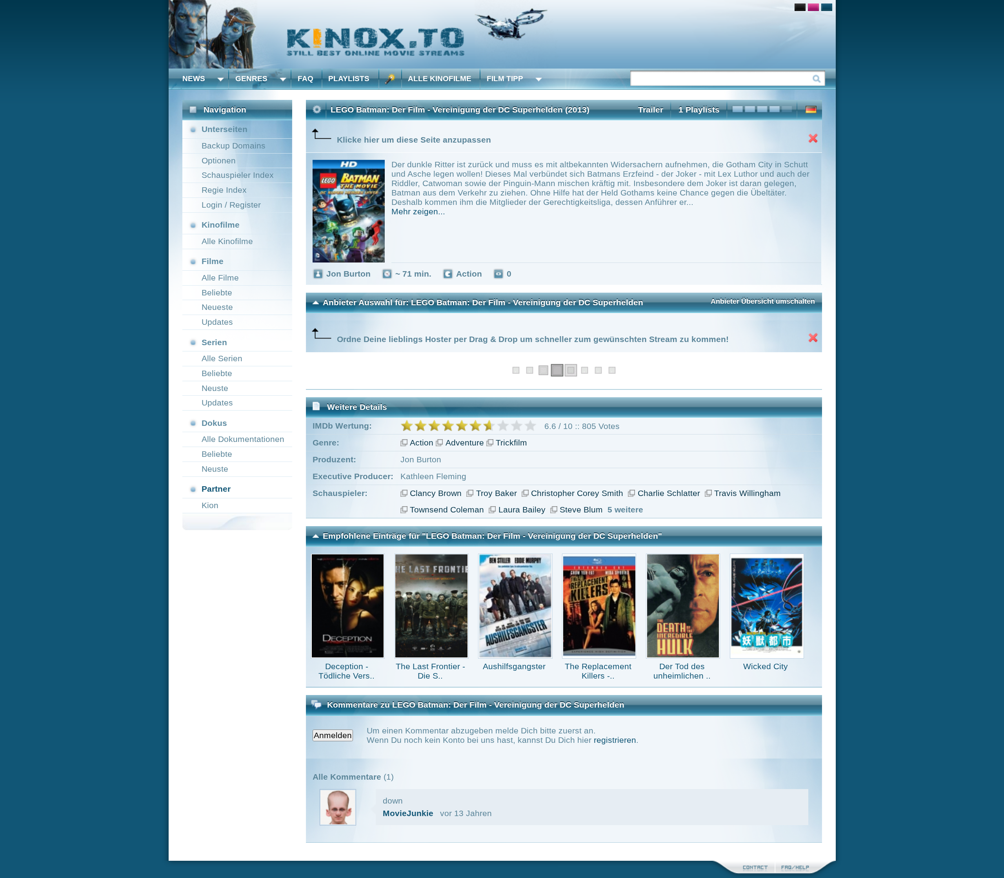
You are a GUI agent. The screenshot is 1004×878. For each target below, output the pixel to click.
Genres (251, 78)
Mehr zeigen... (418, 211)
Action (421, 442)
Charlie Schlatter (669, 493)
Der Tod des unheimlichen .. (682, 671)
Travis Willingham (747, 493)
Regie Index (224, 189)
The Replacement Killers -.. (598, 671)
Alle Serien (222, 358)
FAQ (305, 78)
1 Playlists (699, 109)
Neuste (215, 388)
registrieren (615, 739)
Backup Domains (234, 145)
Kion (210, 505)
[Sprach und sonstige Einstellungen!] (390, 79)
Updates (217, 321)
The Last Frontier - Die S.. (430, 671)
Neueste (217, 306)
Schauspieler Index (238, 174)
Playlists (348, 78)
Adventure (465, 442)
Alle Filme (220, 277)
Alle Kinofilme (439, 78)
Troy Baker (496, 493)
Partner (216, 488)
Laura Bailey (522, 509)
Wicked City (765, 666)
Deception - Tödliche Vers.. (346, 671)
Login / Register (231, 204)
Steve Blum (581, 509)
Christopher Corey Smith (577, 493)
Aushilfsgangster (514, 666)
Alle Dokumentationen (243, 439)
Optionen (219, 160)
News (193, 78)
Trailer (650, 109)
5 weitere (625, 509)
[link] (502, 34)
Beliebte (217, 292)
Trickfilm (511, 442)
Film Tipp (505, 78)
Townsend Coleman (447, 509)
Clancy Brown (436, 493)
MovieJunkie (408, 813)
